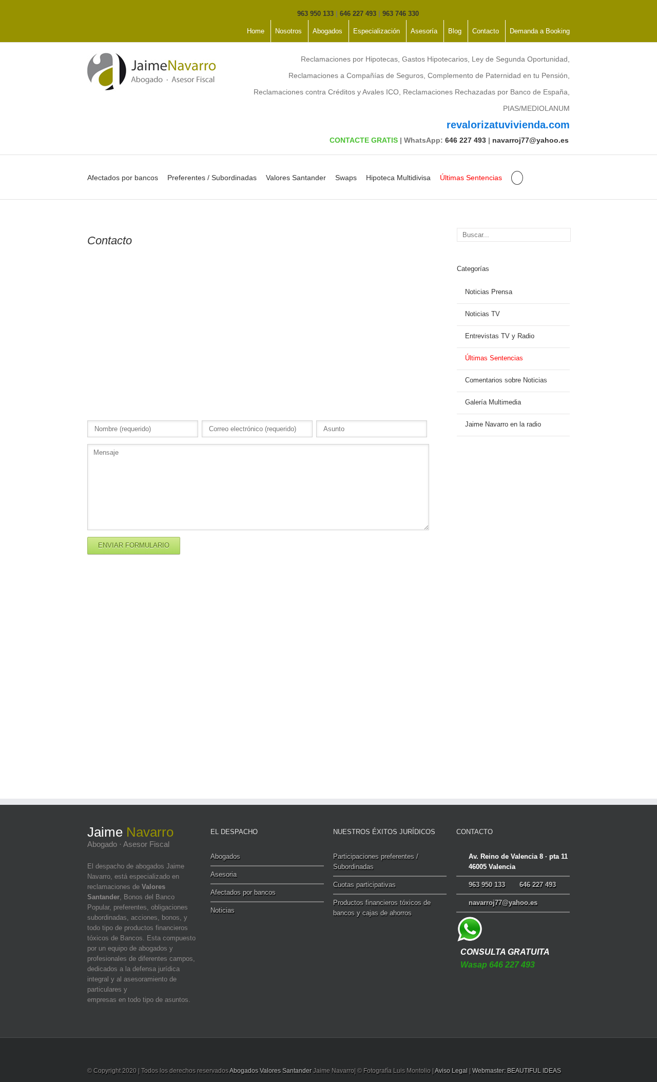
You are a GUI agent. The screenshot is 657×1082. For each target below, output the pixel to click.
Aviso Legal (451, 1070)
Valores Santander (296, 177)
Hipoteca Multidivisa (398, 177)
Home (255, 31)
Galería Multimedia (493, 402)
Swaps (346, 177)
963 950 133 (315, 13)
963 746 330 (400, 13)
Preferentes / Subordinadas (212, 177)
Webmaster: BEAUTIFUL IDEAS (516, 1070)
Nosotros (288, 31)
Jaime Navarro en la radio (503, 424)
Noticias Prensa (488, 292)
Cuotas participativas (364, 884)
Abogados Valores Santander (270, 1070)
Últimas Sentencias (471, 177)
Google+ (146, 12)
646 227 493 (358, 13)
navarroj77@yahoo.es (530, 140)
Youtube (125, 14)
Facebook (89, 12)
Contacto (485, 31)
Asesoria (223, 874)
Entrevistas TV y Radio (499, 336)
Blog (454, 31)
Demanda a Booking (540, 31)
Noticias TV (482, 314)
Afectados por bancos (122, 177)
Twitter (105, 12)
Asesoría (424, 31)
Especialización (376, 31)
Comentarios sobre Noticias (506, 380)
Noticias (222, 910)
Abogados (327, 31)
